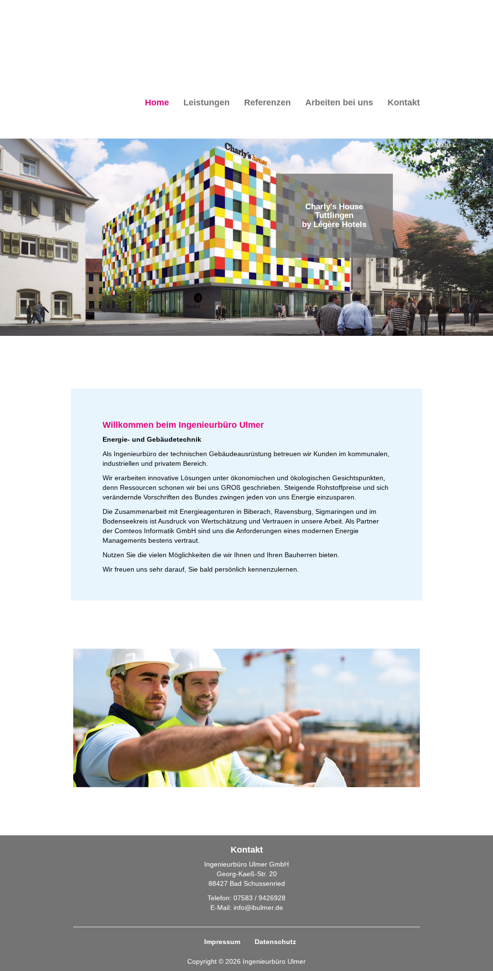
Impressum (222, 941)
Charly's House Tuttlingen (334, 211)
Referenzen (267, 102)
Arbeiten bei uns (339, 102)
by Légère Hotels (334, 224)
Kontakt (404, 102)
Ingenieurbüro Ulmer (121, 27)
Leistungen (206, 102)
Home (157, 102)
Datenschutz (275, 941)
